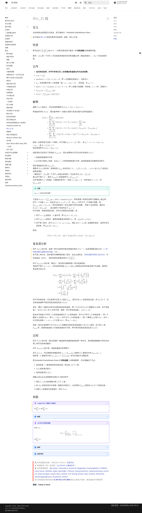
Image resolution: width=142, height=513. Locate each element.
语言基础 (32, 8)
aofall (55, 471)
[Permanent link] (40, 27)
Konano (81, 474)
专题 (104, 8)
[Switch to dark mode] (80, 2)
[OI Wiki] (6, 2)
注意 (38, 188)
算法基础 (40, 8)
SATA (68, 480)
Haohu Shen (55, 474)
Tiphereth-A (63, 468)
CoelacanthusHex (96, 471)
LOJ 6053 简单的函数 (43, 423)
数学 (69, 8)
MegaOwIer (81, 468)
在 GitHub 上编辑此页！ (66, 465)
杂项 (99, 8)
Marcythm (54, 468)
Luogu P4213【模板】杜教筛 (46, 403)
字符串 (63, 8)
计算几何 (92, 8)
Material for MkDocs (15, 509)
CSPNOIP (103, 468)
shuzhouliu (56, 477)
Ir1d (69, 474)
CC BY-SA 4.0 (59, 480)
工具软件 (23, 8)
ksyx (86, 474)
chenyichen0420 (81, 471)
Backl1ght (62, 471)
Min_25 (43, 37)
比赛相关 (14, 8)
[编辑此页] (107, 18)
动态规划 (55, 8)
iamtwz (64, 474)
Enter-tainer (39, 471)
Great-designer (44, 474)
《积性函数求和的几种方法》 (94, 255)
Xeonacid (72, 468)
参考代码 (40, 454)
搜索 (47, 8)
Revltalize (100, 474)
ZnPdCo (65, 477)
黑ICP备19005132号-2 (11, 510)
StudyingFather (93, 468)
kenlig (74, 474)
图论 (84, 8)
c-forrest (70, 471)
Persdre (92, 474)
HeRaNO (48, 471)
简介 (6, 8)
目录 (115, 18)
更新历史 (70, 462)
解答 (38, 416)
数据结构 (77, 8)
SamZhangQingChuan (43, 477)
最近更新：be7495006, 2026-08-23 (124, 505)
